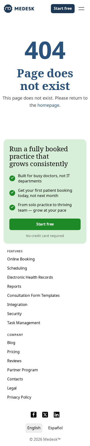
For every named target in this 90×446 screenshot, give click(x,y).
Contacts (15, 379)
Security (14, 313)
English (34, 427)
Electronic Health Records (30, 277)
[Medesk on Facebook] (33, 415)
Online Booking (21, 259)
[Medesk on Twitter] (45, 415)
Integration (17, 304)
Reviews (14, 360)
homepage (48, 105)
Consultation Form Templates (33, 295)
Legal (12, 388)
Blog (11, 342)
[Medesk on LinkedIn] (57, 415)
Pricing (13, 351)
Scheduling (17, 268)
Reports (14, 286)
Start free (63, 8)
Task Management (23, 322)
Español (55, 427)
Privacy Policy (19, 397)
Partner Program (22, 370)
